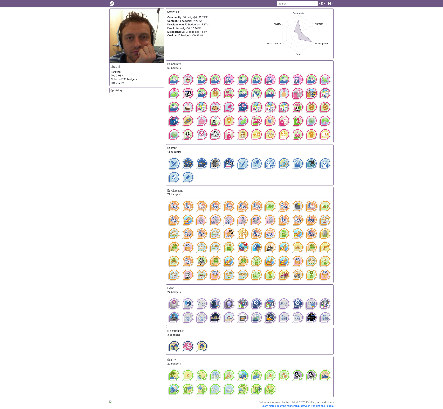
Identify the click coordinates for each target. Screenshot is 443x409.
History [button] (119, 90)
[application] (298, 33)
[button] (322, 3)
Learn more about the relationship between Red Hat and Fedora (298, 405)
